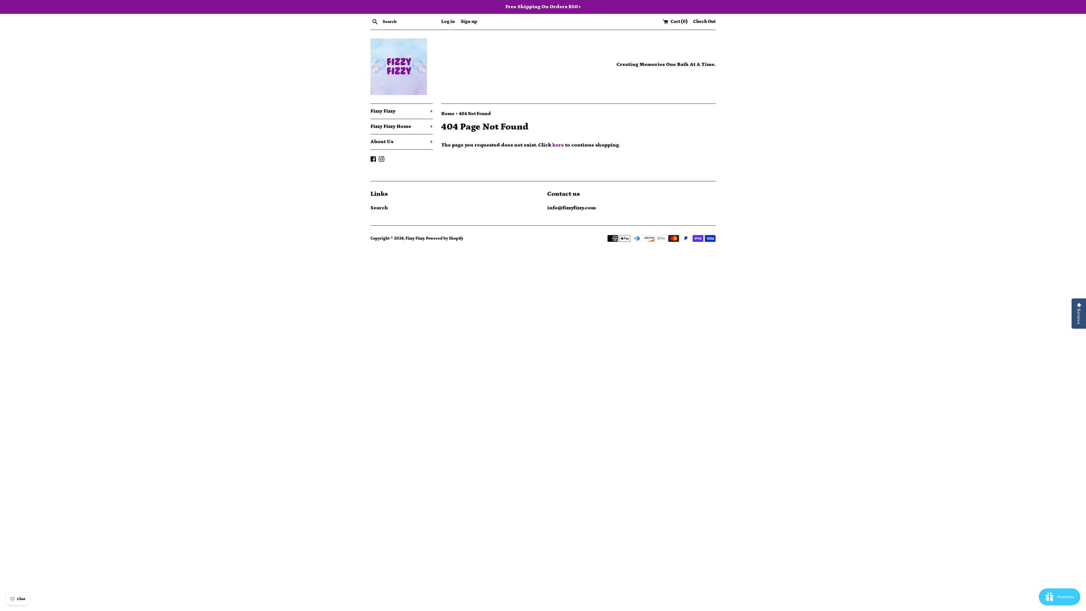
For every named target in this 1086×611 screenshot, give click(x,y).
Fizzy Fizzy (401, 111)
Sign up (469, 21)
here (558, 145)
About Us (401, 142)
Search (379, 208)
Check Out (704, 21)
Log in (448, 21)
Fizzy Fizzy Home (401, 126)
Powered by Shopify (444, 238)
